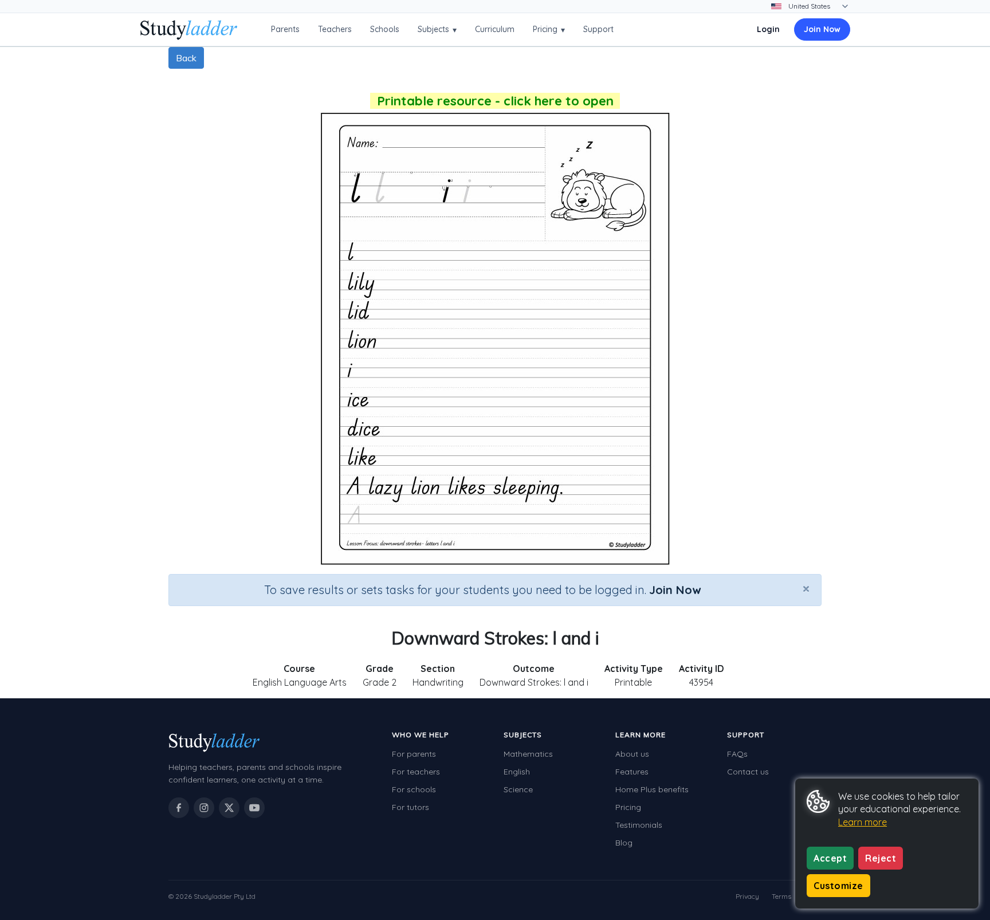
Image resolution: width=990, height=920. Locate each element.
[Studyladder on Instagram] (204, 807)
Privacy (747, 896)
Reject (880, 858)
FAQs (737, 754)
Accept (830, 858)
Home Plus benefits (652, 789)
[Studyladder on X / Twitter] (229, 807)
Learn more (862, 822)
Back (186, 58)
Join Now (822, 29)
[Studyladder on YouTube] (254, 807)
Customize (838, 885)
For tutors (410, 807)
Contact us (748, 771)
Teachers (335, 29)
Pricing (549, 29)
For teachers (416, 771)
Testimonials (638, 825)
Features (632, 771)
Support (598, 29)
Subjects (437, 29)
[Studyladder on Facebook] (178, 807)
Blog (623, 843)
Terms (781, 896)
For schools (414, 789)
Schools (384, 29)
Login (768, 29)
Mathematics (528, 754)
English (517, 771)
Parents (285, 29)
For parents (414, 754)
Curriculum (494, 29)
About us (632, 754)
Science (518, 789)
